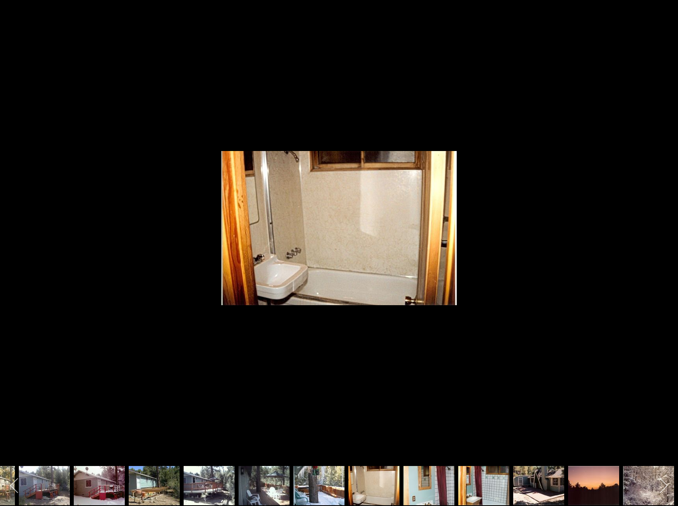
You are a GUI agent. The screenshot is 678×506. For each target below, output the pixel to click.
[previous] (13, 241)
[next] (664, 241)
